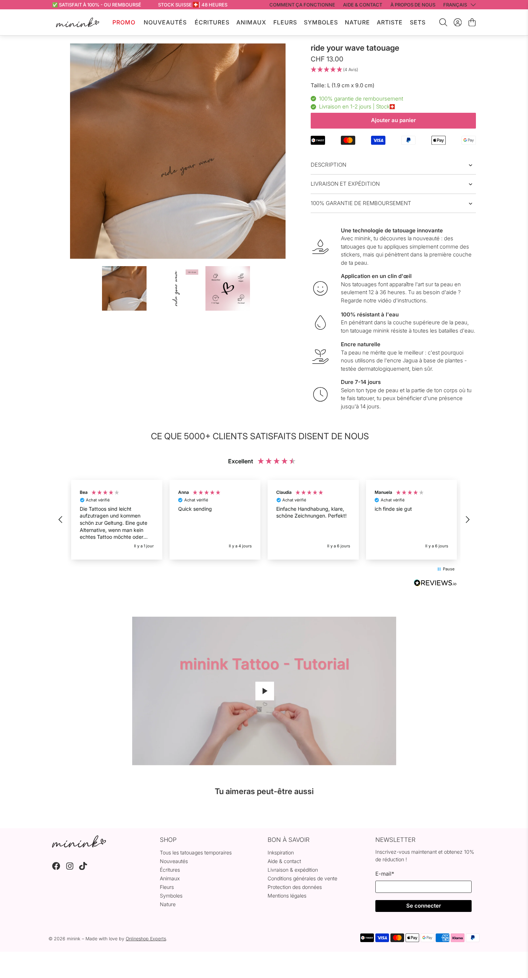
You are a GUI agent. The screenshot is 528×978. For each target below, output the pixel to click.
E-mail (384, 873)
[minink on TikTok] (83, 868)
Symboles (321, 22)
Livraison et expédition (345, 183)
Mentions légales (287, 896)
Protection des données (295, 887)
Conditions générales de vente (302, 878)
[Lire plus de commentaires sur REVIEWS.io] (435, 583)
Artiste (390, 22)
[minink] (77, 22)
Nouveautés (165, 22)
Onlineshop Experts (146, 938)
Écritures (212, 22)
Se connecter (423, 905)
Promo (123, 22)
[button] (393, 69)
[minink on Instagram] (70, 868)
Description (328, 164)
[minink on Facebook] (56, 868)
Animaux (251, 22)
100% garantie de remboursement (361, 203)
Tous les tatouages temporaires (196, 852)
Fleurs (285, 22)
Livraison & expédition (293, 870)
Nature (357, 22)
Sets (418, 22)
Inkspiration (281, 852)
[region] (264, 520)
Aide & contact (284, 861)
